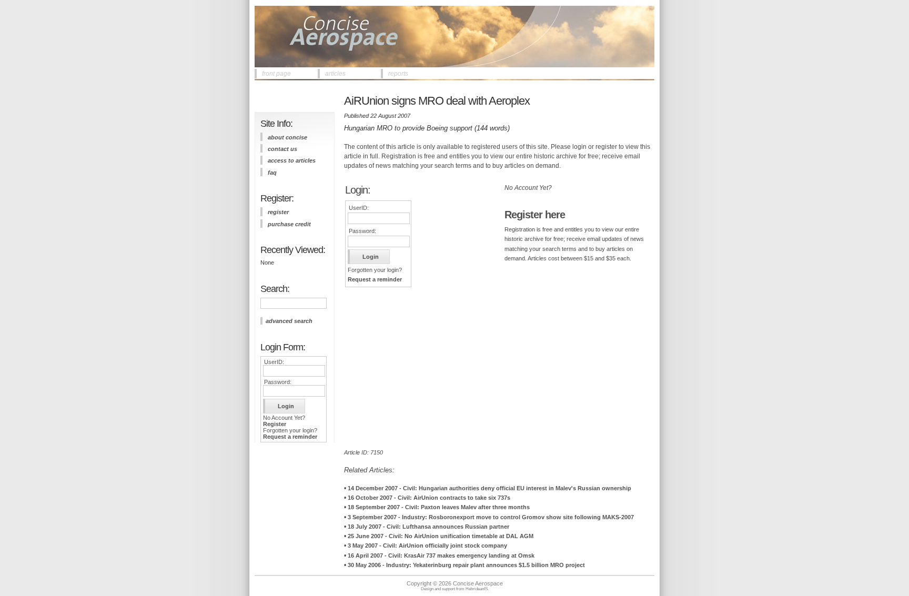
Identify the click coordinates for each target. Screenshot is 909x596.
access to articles (292, 160)
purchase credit (289, 224)
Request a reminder (290, 436)
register (278, 212)
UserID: (274, 362)
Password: (277, 382)
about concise (287, 137)
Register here (534, 214)
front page (276, 73)
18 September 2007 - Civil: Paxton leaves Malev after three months (439, 507)
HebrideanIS (477, 589)
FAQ (272, 172)
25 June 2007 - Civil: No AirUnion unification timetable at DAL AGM (440, 536)
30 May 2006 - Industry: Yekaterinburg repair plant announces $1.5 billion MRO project (466, 565)
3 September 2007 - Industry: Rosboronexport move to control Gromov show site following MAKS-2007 (491, 517)
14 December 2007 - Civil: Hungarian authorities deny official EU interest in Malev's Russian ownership (489, 488)
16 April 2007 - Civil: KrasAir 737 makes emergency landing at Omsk (441, 555)
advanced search (289, 321)
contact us (282, 149)
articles (335, 73)
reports (398, 73)
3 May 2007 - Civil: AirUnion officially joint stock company (427, 545)
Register (274, 424)
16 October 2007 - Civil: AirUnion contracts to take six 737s (429, 497)
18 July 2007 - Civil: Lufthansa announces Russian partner (428, 526)
